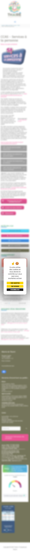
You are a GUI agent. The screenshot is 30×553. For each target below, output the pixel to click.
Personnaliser (14, 290)
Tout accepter (15, 283)
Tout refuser (15, 286)
